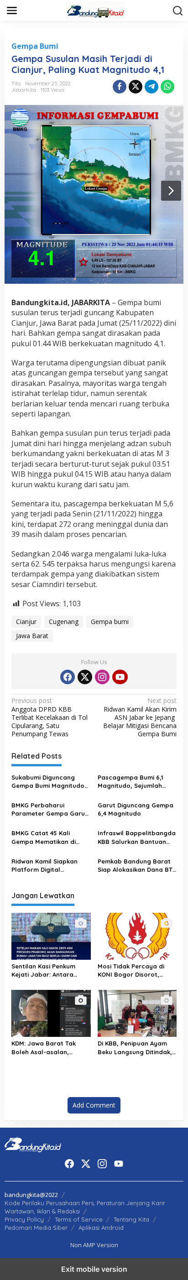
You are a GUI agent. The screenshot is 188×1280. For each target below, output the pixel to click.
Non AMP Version (94, 1245)
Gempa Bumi (34, 46)
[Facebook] (67, 677)
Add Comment (94, 1105)
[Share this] (119, 87)
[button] (177, 10)
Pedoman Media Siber (36, 1227)
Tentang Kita (131, 1219)
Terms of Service (79, 1219)
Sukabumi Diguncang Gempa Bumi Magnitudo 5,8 (47, 782)
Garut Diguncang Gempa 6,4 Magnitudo (135, 809)
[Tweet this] (135, 87)
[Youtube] (120, 677)
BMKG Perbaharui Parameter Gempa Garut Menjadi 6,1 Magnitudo (49, 809)
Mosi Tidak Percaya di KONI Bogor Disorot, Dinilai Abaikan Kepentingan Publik (131, 970)
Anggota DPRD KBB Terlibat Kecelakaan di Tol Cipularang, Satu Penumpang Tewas (49, 717)
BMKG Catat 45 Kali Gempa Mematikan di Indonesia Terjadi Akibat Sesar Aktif (47, 837)
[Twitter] (85, 677)
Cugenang (63, 621)
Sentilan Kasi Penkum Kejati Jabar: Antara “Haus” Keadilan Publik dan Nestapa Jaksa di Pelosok (46, 970)
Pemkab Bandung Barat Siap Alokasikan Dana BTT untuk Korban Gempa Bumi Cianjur (137, 866)
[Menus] (12, 10)
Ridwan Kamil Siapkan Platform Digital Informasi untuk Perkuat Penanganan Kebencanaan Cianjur (48, 866)
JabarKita (23, 90)
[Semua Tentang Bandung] (96, 9)
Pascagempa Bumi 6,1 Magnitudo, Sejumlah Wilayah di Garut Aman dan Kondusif (132, 782)
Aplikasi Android (101, 1227)
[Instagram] (102, 677)
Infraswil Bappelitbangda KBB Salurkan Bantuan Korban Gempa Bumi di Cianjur (137, 837)
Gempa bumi (110, 621)
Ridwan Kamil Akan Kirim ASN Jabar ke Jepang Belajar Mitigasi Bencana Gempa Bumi (140, 717)
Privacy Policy (24, 1219)
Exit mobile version (94, 1269)
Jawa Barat (32, 635)
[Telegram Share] (151, 87)
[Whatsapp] (167, 87)
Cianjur (26, 621)
